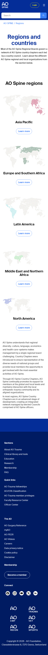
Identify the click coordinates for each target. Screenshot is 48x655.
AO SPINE (8, 23)
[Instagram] (15, 593)
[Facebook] (8, 593)
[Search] (43, 16)
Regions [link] (20, 23)
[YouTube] (22, 593)
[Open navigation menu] (44, 5)
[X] (28, 593)
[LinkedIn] (35, 593)
